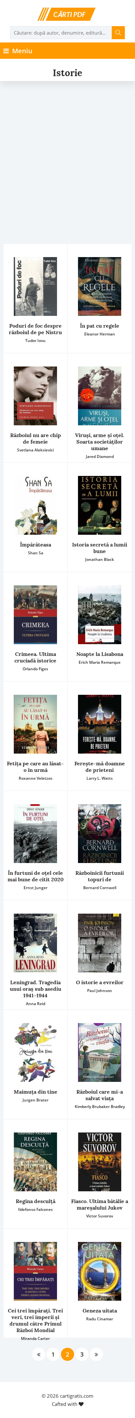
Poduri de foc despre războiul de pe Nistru (35, 328)
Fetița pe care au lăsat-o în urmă (35, 766)
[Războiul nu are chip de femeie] (35, 396)
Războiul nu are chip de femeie (35, 438)
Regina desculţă (35, 1201)
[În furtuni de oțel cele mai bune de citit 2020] (35, 833)
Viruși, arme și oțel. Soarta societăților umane (99, 441)
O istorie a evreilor (100, 982)
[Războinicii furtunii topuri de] (99, 833)
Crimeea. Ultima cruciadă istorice (35, 657)
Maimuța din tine (35, 1091)
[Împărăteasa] (35, 505)
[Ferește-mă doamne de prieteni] (99, 724)
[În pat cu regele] (99, 286)
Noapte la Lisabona (99, 654)
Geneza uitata (100, 1310)
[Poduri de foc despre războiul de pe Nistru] (35, 286)
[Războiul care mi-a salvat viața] (99, 1052)
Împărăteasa (35, 544)
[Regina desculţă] (35, 1162)
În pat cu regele (99, 325)
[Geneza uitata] (99, 1271)
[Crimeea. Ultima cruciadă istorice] (35, 614)
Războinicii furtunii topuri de (99, 876)
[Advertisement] (67, 151)
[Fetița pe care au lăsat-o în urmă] (35, 724)
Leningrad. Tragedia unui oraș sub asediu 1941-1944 (35, 989)
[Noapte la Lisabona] (99, 614)
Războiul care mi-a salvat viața (99, 1094)
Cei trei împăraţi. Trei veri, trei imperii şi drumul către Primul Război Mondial (35, 1320)
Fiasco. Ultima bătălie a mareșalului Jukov (99, 1204)
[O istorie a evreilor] (99, 943)
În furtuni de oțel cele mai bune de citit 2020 (36, 876)
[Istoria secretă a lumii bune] (99, 505)
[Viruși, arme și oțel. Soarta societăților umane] (99, 396)
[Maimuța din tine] (35, 1052)
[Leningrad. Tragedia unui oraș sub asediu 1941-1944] (35, 943)
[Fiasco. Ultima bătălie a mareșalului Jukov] (99, 1162)
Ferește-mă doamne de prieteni (99, 766)
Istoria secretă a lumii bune (99, 547)
